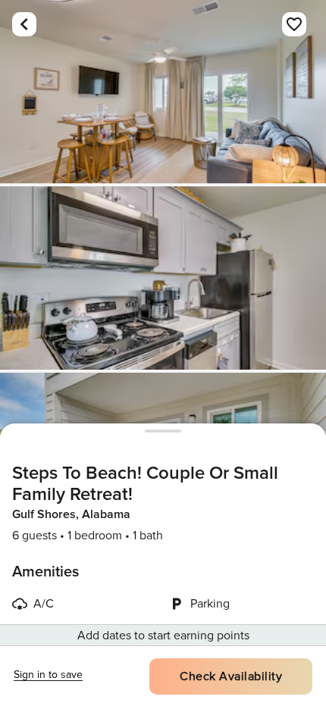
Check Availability (231, 676)
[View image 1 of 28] (163, 91)
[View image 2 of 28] (163, 278)
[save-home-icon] (294, 24)
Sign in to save (48, 674)
